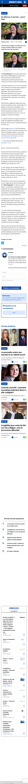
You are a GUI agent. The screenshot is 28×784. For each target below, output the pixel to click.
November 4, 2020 (6, 143)
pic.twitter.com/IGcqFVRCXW (8, 138)
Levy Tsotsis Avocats (7, 635)
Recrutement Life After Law (8, 717)
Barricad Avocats (6, 642)
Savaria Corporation (7, 654)
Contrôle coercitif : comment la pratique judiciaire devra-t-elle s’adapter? (15, 545)
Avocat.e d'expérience (9, 639)
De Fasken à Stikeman (13, 551)
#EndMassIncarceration (17, 136)
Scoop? (24, 5)
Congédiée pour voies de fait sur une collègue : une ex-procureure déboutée (16, 532)
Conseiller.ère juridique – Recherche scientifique (9, 670)
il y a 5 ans (10, 255)
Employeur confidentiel (7, 686)
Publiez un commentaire (11, 288)
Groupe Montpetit (6, 675)
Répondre (11, 264)
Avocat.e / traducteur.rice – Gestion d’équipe (7, 692)
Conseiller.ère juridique (6, 650)
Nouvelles (4, 13)
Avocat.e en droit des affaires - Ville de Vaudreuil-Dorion (8, 681)
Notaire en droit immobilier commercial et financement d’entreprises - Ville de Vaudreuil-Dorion (8, 726)
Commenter (16, 362)
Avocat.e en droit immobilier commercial (7, 712)
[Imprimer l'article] (26, 362)
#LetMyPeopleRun (6, 136)
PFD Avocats (5, 663)
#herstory (11, 128)
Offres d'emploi (14, 5)
